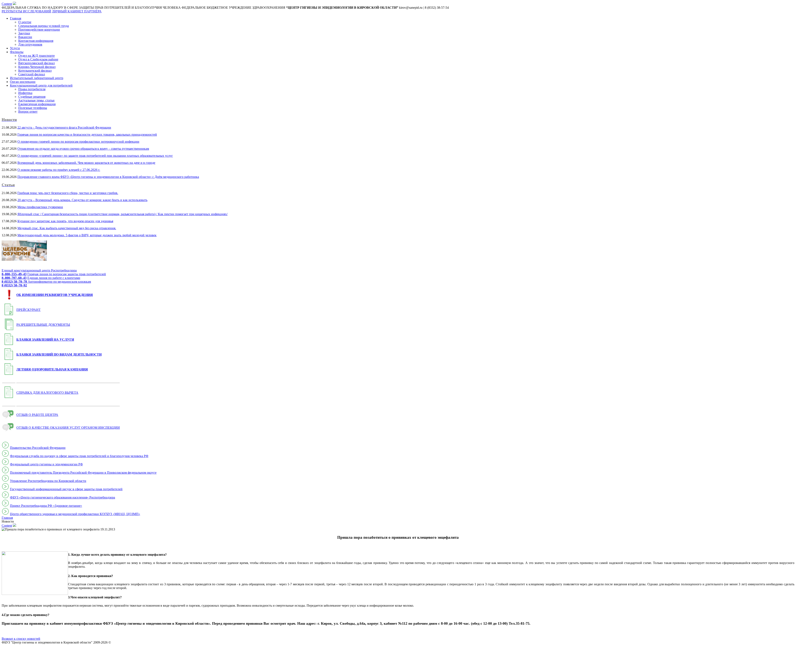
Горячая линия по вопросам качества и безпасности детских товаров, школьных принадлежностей (87, 134)
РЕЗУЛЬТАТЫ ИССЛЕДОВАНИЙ (26, 11)
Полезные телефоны (32, 108)
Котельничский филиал (35, 70)
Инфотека (25, 93)
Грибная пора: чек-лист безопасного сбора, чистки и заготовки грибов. (67, 193)
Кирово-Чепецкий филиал (37, 67)
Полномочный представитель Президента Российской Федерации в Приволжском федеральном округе (83, 472)
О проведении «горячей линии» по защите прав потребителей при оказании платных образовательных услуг (95, 155)
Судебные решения (31, 96)
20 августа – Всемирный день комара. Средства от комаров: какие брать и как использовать (82, 200)
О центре (24, 22)
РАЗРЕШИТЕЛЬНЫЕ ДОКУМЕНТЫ (43, 324)
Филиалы (16, 52)
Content (7, 4)
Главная (15, 18)
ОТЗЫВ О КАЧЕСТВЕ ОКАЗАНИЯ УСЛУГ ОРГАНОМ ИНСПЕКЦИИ (68, 427)
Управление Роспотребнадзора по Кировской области (48, 481)
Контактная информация (35, 40)
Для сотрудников (30, 44)
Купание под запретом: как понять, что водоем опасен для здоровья (65, 221)
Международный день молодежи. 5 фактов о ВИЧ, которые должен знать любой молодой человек (87, 235)
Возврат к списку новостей (21, 638)
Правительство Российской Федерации (38, 447)
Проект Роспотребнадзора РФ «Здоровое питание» (46, 505)
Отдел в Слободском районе (38, 59)
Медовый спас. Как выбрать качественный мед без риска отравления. (66, 228)
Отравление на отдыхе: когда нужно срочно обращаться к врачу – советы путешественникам (83, 148)
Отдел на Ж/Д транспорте (36, 55)
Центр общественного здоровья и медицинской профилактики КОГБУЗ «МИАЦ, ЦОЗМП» (75, 514)
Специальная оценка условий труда (43, 26)
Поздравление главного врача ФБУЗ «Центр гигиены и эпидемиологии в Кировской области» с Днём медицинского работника (108, 177)
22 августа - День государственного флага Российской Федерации (64, 127)
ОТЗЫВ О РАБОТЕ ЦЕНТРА (37, 415)
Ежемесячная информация (37, 104)
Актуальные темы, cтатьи (36, 100)
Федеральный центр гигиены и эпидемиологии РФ (46, 464)
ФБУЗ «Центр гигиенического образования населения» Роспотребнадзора (62, 497)
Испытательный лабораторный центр (36, 78)
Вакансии (25, 37)
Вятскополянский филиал (36, 63)
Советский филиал (31, 74)
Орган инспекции (22, 81)
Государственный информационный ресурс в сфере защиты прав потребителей (66, 489)
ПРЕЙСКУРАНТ (28, 310)
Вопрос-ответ (28, 111)
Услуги (15, 48)
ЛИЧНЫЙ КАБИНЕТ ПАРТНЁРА (77, 11)
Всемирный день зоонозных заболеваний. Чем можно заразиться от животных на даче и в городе (86, 162)
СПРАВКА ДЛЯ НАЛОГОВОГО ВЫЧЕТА (47, 392)
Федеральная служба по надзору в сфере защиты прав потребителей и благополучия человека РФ (79, 456)
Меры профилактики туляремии (40, 207)
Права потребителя (31, 89)
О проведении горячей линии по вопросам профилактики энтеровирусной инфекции (78, 141)
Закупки (24, 33)
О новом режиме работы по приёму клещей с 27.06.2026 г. (58, 169)
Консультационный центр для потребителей (41, 85)
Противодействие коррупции (39, 29)
